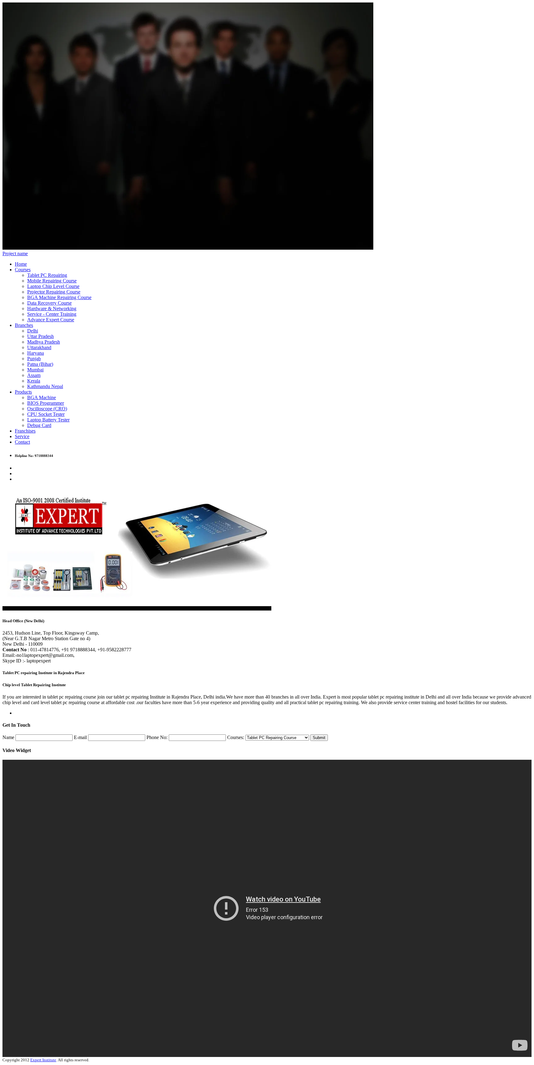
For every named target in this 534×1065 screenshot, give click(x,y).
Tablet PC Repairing (47, 275)
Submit (319, 737)
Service (22, 436)
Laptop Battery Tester (48, 419)
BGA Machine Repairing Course (59, 297)
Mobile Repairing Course (52, 280)
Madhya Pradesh (43, 341)
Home (21, 264)
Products (23, 392)
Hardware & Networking (51, 308)
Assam (33, 375)
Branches (24, 325)
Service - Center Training (51, 314)
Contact (22, 442)
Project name (15, 253)
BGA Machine (41, 397)
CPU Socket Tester (46, 414)
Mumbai (35, 369)
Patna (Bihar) (40, 364)
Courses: (235, 737)
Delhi (32, 330)
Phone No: (156, 737)
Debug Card (39, 425)
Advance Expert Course (50, 319)
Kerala (33, 380)
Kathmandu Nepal (45, 386)
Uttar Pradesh (40, 336)
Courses (23, 269)
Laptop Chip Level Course (53, 286)
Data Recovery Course (49, 303)
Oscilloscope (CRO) (47, 408)
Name (8, 737)
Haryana (35, 353)
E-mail (80, 737)
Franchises (25, 430)
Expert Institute (43, 1060)
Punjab (34, 358)
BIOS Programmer (45, 403)
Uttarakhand (39, 347)
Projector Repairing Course (53, 291)
